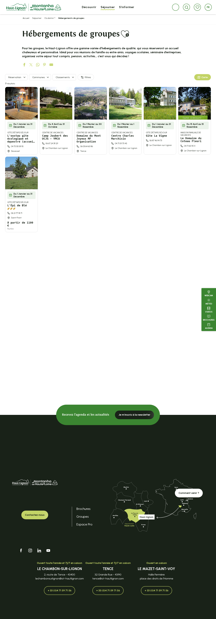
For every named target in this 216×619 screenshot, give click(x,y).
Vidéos (208, 312)
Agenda (209, 328)
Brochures (209, 320)
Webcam (209, 295)
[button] (186, 7)
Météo (208, 304)
